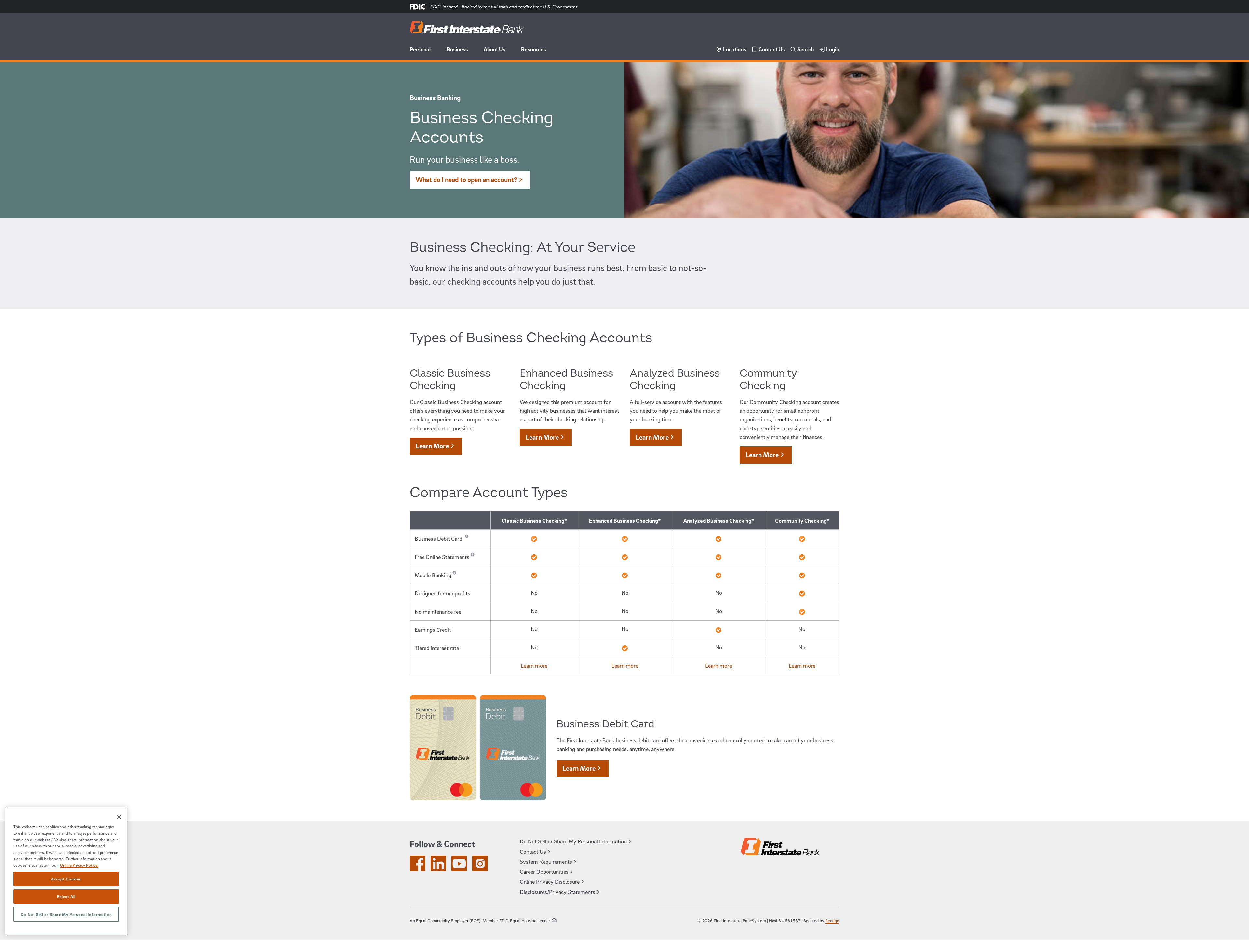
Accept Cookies (66, 878)
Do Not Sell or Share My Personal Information (66, 914)
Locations (734, 49)
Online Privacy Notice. (79, 864)
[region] (66, 871)
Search (805, 49)
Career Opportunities (544, 871)
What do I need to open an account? (466, 179)
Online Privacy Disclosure (550, 881)
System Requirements (546, 861)
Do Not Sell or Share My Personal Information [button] (573, 841)
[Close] (119, 817)
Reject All (66, 896)
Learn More (432, 446)
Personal (420, 49)
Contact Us (772, 49)
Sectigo (832, 920)
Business (457, 49)
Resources (533, 49)
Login (832, 49)
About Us (494, 49)
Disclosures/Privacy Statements (557, 891)
